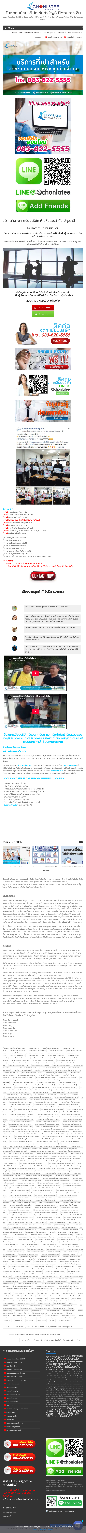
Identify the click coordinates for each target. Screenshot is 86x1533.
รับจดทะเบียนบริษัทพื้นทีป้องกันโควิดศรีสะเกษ (21, 1122)
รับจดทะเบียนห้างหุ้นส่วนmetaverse (28, 1254)
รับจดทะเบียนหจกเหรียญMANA (70, 1244)
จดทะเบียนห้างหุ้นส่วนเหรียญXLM (67, 1082)
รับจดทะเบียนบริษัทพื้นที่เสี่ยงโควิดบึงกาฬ (20, 1195)
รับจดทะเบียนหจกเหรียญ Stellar (58, 1232)
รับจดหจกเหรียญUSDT (57, 1313)
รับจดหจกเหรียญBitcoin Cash (26, 1303)
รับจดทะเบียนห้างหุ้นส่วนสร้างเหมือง (21, 1261)
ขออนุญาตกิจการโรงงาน (14, 1423)
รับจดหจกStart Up (19, 1293)
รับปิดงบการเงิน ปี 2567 (14, 1362)
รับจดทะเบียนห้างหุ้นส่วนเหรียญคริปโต (45, 1286)
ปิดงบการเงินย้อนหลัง (58, 1092)
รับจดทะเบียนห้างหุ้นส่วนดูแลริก (29, 1257)
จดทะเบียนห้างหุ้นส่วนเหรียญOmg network (56, 1080)
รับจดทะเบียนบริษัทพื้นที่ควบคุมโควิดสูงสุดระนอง (54, 1161)
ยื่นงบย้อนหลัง (52, 1095)
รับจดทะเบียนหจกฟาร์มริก (18, 1227)
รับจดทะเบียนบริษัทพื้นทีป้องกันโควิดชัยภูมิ (46, 1102)
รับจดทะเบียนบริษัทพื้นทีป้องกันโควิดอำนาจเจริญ (25, 1129)
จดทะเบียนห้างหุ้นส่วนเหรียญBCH (61, 1065)
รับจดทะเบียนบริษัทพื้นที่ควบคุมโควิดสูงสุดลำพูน (61, 1163)
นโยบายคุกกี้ (7, 1516)
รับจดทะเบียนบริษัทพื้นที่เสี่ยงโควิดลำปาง (45, 1205)
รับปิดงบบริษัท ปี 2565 (14, 1377)
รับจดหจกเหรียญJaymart (69, 1306)
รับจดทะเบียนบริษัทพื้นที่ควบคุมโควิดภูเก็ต (69, 1392)
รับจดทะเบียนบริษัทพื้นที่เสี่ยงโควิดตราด (43, 1190)
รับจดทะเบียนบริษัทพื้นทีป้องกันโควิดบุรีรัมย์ (52, 1109)
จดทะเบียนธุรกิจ (48, 33)
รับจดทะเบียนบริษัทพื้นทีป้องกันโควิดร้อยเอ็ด (22, 1119)
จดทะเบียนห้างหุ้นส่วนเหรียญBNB (22, 1070)
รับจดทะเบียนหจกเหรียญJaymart (66, 1239)
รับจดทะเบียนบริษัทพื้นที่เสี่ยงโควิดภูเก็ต (45, 1200)
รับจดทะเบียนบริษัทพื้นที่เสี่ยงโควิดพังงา (20, 1198)
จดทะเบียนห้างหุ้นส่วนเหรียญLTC (67, 1077)
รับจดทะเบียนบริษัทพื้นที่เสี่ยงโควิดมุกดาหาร (24, 1203)
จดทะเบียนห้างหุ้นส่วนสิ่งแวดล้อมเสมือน (43, 1060)
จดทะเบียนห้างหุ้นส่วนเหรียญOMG (32, 1080)
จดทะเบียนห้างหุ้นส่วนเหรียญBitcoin (29, 1068)
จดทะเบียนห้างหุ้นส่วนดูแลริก (36, 1055)
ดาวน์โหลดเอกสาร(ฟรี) (54, 37)
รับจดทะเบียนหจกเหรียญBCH (20, 1234)
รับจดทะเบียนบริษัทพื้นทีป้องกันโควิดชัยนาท (21, 1102)
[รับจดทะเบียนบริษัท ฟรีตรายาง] (43, 359)
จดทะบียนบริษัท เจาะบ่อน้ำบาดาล (37, 1050)
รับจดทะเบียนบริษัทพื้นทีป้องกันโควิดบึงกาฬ (26, 1109)
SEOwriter (9, 1327)
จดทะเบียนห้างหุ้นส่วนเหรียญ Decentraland (42, 1063)
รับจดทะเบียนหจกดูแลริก (45, 1225)
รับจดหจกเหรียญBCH (50, 1301)
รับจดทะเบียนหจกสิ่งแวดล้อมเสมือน (27, 1230)
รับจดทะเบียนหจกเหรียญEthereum (45, 1239)
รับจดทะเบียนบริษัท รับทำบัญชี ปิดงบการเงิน (43, 13)
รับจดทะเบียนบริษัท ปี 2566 (15, 1373)
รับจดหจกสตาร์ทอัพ (55, 1296)
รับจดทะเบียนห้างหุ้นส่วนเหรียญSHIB (27, 1284)
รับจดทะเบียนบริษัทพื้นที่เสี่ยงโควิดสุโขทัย (20, 1212)
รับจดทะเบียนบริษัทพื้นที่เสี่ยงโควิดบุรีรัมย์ (45, 1195)
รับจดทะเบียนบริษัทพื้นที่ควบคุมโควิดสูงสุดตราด (21, 1153)
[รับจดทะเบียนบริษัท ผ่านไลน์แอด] (43, 385)
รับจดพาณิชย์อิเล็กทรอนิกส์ (24, 1291)
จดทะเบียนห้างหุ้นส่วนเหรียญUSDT (46, 1082)
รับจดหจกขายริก (42, 1293)
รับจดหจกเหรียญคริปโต (19, 1315)
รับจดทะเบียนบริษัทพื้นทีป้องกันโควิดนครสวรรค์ (53, 1107)
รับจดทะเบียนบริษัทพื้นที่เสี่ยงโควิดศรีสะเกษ (20, 1207)
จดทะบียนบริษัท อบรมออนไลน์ (17, 1050)
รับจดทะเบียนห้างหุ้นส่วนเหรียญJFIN (51, 1276)
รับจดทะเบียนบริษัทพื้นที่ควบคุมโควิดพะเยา (21, 1141)
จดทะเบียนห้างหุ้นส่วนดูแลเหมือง (56, 1055)
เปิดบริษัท (52, 1320)
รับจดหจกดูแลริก (55, 1293)
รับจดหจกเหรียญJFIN (26, 1308)
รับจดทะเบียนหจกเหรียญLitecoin (30, 1244)
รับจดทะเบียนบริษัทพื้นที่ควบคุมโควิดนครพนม (22, 1139)
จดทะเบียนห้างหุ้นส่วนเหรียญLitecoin (45, 1077)
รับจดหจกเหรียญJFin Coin (43, 1308)
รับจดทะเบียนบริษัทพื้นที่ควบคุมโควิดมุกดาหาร (21, 1144)
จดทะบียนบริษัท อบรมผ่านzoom (51, 1048)
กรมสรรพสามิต (11, 1416)
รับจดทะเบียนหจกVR (13, 1225)
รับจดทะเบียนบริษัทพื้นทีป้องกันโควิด (17, 1097)
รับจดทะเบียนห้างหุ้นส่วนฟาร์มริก (16, 1259)
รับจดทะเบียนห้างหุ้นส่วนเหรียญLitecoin (66, 1279)
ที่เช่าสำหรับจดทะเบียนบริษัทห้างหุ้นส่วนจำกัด (64, 1087)
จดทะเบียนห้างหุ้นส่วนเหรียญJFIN (26, 1075)
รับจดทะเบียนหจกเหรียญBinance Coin (41, 1234)
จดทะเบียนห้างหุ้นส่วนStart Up (55, 1053)
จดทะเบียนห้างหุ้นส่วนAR (16, 1053)
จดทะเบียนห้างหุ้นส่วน (13, 1394)
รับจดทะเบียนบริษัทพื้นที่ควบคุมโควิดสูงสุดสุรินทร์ (51, 1168)
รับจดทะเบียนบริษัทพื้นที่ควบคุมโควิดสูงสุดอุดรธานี (57, 1173)
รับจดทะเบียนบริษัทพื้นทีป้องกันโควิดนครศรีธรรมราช (24, 1107)
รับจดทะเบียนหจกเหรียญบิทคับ (15, 1252)
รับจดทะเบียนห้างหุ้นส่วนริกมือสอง (37, 1259)
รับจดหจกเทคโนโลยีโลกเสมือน (24, 1298)
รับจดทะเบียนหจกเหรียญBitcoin (64, 1234)
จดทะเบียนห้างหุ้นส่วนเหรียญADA (40, 1065)
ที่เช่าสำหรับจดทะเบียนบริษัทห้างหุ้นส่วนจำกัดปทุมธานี (48, 1090)
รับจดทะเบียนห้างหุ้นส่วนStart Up (50, 1254)
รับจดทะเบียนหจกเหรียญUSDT (16, 1249)
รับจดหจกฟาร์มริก (16, 1296)
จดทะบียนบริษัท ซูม (34, 1048)
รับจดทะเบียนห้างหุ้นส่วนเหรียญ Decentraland (44, 1264)
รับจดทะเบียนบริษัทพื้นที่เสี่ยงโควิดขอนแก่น (49, 1185)
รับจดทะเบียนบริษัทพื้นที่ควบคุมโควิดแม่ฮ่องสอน (57, 1180)
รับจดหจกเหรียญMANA (53, 1311)
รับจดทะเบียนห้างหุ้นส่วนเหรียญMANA (33, 1281)
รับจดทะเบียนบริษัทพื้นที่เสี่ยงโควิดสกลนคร (46, 1207)
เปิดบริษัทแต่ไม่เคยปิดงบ (65, 1320)
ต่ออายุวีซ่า (10, 1419)
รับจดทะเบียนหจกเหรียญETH (24, 1239)
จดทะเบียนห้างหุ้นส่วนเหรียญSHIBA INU (23, 1082)
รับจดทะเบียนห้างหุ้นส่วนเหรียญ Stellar (19, 1266)
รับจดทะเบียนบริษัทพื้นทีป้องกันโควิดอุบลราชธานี (56, 1131)
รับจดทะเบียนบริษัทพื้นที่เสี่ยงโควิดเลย (46, 1220)
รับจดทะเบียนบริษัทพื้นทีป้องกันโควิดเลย (57, 1134)
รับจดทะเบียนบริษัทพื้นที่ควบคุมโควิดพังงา (46, 1141)
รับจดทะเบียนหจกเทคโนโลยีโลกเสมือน (49, 1230)
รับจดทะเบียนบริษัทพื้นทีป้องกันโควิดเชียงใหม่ (31, 1134)
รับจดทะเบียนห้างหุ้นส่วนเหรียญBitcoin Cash (63, 1269)
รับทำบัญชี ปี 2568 (12, 1366)
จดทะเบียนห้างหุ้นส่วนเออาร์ (22, 1087)
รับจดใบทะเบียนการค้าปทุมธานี (47, 1318)
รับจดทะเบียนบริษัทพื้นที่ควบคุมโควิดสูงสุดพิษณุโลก (41, 1158)
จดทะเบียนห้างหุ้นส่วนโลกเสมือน (41, 1087)
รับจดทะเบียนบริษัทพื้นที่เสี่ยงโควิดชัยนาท (20, 1188)
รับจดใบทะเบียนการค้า (30, 1318)
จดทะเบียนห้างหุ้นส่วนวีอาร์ (58, 1058)
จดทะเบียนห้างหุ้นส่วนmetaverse (34, 1053)
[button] (82, 842)
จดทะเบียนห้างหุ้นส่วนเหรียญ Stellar (18, 1065)
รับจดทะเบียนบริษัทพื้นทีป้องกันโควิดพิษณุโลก (21, 1114)
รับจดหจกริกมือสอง (30, 1296)
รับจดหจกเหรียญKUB (59, 1308)
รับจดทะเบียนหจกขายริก (28, 1225)
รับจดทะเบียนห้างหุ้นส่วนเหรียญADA (42, 1266)
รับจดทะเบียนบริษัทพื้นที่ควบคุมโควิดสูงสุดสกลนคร (43, 1166)
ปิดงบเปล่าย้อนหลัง (26, 1095)
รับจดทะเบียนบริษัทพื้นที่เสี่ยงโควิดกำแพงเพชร (22, 1185)
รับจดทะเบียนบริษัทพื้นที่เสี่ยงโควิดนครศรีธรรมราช (23, 1193)
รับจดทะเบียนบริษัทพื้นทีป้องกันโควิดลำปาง (48, 1119)
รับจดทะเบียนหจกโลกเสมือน (71, 1252)
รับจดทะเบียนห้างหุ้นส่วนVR (70, 1254)
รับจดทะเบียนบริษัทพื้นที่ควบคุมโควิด (52, 1136)
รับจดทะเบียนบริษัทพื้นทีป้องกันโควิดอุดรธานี (52, 1129)
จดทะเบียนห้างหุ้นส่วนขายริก (17, 1055)
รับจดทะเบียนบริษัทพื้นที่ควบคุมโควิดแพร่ (31, 1180)
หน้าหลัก (14, 33)
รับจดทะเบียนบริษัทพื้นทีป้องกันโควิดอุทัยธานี (29, 1131)
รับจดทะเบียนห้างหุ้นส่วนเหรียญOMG (56, 1281)
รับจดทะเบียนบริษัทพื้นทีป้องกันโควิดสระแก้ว (20, 1124)
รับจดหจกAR (61, 1291)
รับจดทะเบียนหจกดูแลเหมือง (62, 1225)
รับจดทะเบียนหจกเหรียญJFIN (29, 1242)
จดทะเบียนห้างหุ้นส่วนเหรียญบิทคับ (56, 1085)
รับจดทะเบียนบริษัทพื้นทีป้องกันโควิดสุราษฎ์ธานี (47, 1124)
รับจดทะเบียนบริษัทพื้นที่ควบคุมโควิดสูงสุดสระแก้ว (21, 1168)
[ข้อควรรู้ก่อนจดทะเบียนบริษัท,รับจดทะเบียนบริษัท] (43, 411)
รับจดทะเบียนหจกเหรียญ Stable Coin (36, 1232)
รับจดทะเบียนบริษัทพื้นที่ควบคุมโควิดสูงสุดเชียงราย (26, 1178)
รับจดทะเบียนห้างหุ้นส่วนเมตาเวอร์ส (19, 1264)
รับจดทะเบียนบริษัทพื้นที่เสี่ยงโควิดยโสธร (49, 1203)
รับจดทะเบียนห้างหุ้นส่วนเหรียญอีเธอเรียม (41, 1288)
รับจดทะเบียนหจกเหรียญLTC (50, 1244)
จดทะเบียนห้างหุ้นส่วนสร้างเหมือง (20, 1060)
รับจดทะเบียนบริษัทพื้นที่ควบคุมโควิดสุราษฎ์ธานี (49, 1144)
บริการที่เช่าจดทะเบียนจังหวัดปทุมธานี (19, 1092)
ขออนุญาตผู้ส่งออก (13, 1427)
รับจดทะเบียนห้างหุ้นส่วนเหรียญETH (24, 1274)
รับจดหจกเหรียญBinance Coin (68, 1301)
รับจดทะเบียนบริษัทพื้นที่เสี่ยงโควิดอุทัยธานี (22, 1217)
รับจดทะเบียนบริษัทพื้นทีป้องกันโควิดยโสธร (51, 1117)
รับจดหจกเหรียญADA (35, 1301)
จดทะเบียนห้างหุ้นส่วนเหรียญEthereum (32, 1073)
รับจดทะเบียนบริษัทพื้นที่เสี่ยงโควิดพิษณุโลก (20, 1200)
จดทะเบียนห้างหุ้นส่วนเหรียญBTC (43, 1070)
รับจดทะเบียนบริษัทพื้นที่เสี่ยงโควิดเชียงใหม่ (22, 1220)
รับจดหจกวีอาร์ (42, 1296)
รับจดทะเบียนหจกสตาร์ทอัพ (69, 1227)
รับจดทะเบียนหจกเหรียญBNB (46, 1237)
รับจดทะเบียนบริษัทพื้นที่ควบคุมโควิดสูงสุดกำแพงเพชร (53, 1146)
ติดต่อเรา (38, 37)
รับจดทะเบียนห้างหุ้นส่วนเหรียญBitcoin (38, 1269)
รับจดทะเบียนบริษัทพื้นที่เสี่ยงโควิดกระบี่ (48, 1183)
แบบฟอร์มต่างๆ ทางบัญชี (74, 37)
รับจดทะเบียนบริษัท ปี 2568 (15, 1359)
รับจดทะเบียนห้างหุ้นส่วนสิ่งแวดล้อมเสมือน (45, 1261)
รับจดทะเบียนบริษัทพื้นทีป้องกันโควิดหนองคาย (47, 1127)
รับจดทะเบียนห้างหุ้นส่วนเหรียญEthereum (48, 1274)
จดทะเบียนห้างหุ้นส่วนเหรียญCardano (66, 1070)
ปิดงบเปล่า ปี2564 (12, 1095)
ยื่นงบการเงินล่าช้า (39, 1095)
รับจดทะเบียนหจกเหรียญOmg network (30, 1247)
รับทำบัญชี (61, 33)
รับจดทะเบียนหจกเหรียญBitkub (27, 1237)
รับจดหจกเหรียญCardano (19, 1306)
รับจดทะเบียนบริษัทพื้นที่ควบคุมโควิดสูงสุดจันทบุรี (35, 1149)
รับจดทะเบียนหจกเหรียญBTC (65, 1237)
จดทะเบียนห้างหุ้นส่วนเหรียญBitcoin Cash (54, 1068)
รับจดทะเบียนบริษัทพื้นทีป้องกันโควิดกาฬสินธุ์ (66, 1097)
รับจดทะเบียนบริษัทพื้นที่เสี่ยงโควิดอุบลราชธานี (48, 1217)
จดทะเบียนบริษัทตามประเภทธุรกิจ (29, 33)
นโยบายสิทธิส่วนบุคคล (46, 1530)
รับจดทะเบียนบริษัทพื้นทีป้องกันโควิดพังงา (22, 1112)
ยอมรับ (35, 1530)
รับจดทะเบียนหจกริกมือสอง (35, 1227)
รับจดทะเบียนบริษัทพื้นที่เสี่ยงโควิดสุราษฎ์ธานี (45, 1210)
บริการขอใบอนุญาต (74, 33)
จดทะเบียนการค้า (12, 1391)
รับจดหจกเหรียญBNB (59, 1303)
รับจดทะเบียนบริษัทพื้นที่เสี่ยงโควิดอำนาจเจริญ (24, 1215)
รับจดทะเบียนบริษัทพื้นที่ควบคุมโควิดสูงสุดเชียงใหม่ (56, 1178)
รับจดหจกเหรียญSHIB (23, 1313)
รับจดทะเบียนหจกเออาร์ (54, 1252)
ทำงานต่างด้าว (11, 1412)
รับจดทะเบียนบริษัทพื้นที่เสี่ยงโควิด (25, 1183)
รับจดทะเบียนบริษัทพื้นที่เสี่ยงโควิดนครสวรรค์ (51, 1193)
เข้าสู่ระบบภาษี (29, 1320)
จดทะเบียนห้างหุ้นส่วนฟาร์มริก (19, 1058)
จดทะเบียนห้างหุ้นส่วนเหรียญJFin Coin (49, 1075)
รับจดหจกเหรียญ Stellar (19, 1301)
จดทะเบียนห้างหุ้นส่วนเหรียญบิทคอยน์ (33, 1085)
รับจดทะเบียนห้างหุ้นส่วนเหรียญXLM (22, 1286)
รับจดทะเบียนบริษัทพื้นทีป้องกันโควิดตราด (44, 1104)
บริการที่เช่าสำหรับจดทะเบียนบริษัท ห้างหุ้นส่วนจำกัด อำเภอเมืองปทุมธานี (51, 1340)
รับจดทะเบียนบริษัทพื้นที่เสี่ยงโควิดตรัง (19, 1190)
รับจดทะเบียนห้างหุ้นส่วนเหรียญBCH (65, 1266)
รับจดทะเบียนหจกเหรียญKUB (70, 1242)
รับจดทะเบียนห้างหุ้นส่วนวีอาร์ (57, 1259)
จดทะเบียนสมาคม (12, 1402)
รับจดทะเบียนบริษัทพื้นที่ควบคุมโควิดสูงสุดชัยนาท (64, 1149)
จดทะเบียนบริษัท (16, 867)
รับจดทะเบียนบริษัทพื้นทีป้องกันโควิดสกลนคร (47, 1122)
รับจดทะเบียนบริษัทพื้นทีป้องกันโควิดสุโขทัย (21, 1127)
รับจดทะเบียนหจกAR (41, 1222)
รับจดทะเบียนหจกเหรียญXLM (35, 1249)
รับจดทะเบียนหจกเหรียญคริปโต (55, 1249)
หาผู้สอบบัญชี (18, 1320)
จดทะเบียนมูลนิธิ (11, 1398)
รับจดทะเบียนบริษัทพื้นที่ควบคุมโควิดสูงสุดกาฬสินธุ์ (23, 1146)
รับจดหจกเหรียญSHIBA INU (40, 1313)
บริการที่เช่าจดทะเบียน (41, 1327)
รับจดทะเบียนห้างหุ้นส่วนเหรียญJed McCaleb (26, 1276)
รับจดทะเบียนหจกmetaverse (57, 1222)
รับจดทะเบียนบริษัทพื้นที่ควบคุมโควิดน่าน (48, 1139)
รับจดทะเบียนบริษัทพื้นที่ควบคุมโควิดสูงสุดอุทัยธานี (39, 1176)
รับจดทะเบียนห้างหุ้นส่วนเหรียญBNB (33, 1271)
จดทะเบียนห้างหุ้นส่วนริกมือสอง (39, 1058)
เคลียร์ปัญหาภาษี (41, 1320)
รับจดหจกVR (31, 1293)
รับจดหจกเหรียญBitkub (44, 1303)
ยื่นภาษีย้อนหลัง (64, 1095)
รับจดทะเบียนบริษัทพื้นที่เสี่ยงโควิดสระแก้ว (19, 1210)
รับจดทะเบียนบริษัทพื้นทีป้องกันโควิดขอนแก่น (41, 1100)
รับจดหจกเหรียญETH (35, 1306)
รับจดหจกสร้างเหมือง (69, 1296)
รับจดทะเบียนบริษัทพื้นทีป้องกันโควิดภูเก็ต (47, 1114)
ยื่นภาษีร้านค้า (55, 1369)
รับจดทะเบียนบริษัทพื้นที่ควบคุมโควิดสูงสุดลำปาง (32, 1163)
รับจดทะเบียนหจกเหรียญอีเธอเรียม (35, 1252)
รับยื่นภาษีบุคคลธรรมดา (14, 1370)
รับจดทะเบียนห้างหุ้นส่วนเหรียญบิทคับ (17, 1288)
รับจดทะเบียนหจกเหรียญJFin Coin (50, 1242)
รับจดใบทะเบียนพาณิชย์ (65, 1318)
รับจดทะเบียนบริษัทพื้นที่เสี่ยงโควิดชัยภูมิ (45, 1188)
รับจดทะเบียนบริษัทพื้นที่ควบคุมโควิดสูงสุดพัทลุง (63, 1156)
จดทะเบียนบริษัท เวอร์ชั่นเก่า (20, 1351)
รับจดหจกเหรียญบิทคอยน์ (35, 1315)
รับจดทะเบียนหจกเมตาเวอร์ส (70, 1230)
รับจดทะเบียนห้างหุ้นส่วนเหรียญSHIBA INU (52, 1284)
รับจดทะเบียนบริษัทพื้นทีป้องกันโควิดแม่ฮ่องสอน (27, 1136)
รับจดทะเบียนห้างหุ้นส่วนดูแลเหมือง (50, 1257)
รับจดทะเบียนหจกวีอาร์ (52, 1227)
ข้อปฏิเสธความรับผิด (9, 1512)
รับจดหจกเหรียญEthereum (52, 1306)
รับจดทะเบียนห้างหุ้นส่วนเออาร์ (63, 1288)
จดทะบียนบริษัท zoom (19, 1048)
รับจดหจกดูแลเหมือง (68, 1293)
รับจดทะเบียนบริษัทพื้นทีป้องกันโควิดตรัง (20, 1104)
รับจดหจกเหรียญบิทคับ (52, 1315)
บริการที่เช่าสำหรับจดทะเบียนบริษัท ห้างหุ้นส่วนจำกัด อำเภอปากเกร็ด (32, 1334)
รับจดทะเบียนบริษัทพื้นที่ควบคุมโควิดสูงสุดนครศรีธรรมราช (52, 1153)
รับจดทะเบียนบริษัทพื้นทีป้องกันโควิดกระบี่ (40, 1097)
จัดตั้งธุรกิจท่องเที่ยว (13, 1384)
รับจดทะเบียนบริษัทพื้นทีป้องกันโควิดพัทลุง (48, 1112)
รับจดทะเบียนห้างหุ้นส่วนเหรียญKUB (18, 1279)
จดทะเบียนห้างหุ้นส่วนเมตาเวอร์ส (18, 1063)
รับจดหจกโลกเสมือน (16, 1318)
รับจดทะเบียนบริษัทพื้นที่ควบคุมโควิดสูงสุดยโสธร (25, 1161)
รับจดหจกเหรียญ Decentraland (59, 1298)
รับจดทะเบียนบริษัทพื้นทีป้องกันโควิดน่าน (67, 1374)
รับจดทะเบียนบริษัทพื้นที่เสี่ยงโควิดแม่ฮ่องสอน (20, 1222)
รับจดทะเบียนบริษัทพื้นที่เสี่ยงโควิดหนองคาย (46, 1212)
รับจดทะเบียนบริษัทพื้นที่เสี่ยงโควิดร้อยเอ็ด (20, 1205)
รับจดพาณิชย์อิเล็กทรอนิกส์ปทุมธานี (44, 1291)
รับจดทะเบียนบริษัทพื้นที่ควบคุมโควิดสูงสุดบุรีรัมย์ (34, 1156)
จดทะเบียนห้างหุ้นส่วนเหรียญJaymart (56, 1073)
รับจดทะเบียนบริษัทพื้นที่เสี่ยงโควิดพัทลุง (44, 1198)
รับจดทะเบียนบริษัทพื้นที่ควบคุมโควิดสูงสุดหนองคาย (33, 1171)
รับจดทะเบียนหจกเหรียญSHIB (52, 1247)
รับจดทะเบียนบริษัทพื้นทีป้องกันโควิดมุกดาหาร (24, 1117)
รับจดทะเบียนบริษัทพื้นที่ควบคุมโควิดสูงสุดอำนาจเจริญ (27, 1173)
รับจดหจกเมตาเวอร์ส (41, 1298)
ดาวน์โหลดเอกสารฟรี (13, 1430)
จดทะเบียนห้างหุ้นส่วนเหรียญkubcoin (22, 1077)
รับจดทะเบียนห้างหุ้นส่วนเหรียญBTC (55, 1271)
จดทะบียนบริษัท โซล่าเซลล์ (56, 1050)
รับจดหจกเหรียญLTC (37, 1311)
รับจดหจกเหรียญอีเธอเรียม (68, 1315)
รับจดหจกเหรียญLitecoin (21, 1311)
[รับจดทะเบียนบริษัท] (43, 333)
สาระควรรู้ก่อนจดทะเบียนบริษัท (16, 1380)
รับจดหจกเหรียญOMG (68, 1311)
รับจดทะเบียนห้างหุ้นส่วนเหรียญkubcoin (42, 1279)
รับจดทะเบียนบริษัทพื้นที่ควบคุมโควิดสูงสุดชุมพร (42, 1151)
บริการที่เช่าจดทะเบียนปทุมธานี (40, 1092)
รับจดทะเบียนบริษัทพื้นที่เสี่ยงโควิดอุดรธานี (51, 1215)
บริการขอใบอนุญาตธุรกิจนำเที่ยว (17, 1409)
